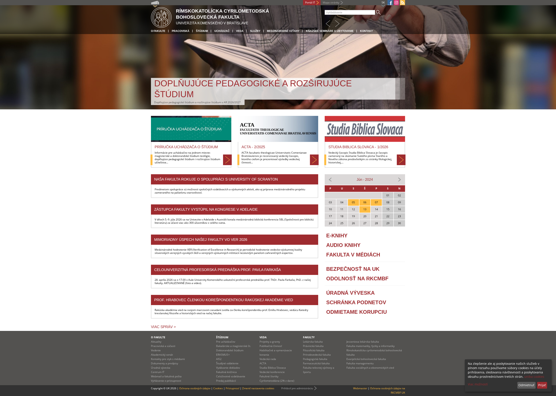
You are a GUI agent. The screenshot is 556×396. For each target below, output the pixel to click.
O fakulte (158, 31)
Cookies (218, 388)
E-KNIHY (337, 235)
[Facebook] (390, 2)
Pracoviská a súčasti (163, 346)
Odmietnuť (526, 385)
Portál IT (310, 2)
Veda (239, 31)
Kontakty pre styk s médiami (168, 359)
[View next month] (399, 179)
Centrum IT (157, 372)
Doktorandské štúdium (229, 350)
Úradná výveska (350, 293)
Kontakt (366, 31)
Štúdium (202, 31)
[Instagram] (396, 2)
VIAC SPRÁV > (163, 327)
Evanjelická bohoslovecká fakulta (366, 359)
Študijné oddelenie (227, 363)
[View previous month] (330, 179)
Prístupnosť (232, 388)
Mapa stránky (331, 2)
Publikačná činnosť (271, 346)
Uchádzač (222, 31)
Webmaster (360, 388)
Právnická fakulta (313, 346)
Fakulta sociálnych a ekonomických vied (370, 368)
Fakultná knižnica (226, 372)
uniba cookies (534, 377)
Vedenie (156, 350)
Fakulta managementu (360, 363)
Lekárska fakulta (313, 341)
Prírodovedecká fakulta (317, 355)
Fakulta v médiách (353, 255)
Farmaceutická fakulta (316, 363)
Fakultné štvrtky (269, 376)
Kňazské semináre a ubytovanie (330, 31)
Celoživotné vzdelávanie (230, 376)
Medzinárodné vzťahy (283, 31)
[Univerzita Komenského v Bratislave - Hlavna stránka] (161, 17)
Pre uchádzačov (225, 341)
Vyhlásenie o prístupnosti (166, 381)
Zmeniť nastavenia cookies (258, 388)
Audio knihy (343, 245)
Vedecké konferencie (272, 372)
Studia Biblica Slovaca (273, 368)
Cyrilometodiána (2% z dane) (277, 381)
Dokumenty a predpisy (164, 363)
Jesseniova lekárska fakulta (362, 341)
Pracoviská (180, 31)
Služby (255, 31)
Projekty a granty (270, 341)
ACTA (263, 363)
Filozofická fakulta (313, 350)
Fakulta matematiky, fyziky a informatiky (370, 346)
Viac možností (478, 384)
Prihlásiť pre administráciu (297, 388)
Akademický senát (162, 355)
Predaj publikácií (226, 381)
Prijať (542, 385)
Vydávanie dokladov (228, 368)
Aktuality (156, 341)
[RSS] (402, 2)
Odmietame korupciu (356, 312)
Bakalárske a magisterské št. (233, 346)
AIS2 (219, 359)
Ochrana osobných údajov (194, 388)
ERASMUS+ (223, 355)
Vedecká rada (268, 359)
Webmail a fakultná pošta (166, 376)
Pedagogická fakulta (315, 359)
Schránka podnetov (356, 302)
